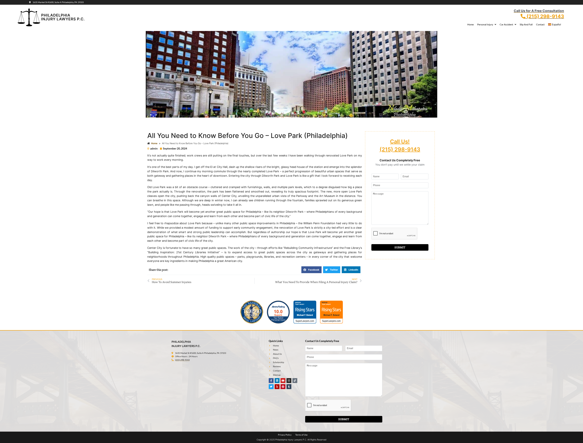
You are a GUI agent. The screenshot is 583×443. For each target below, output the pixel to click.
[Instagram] (288, 380)
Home (470, 24)
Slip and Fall (526, 24)
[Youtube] (283, 380)
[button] (311, 269)
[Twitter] (271, 386)
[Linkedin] (277, 380)
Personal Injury (485, 24)
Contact (540, 24)
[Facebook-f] (271, 380)
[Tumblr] (288, 386)
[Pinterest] (283, 386)
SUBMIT (399, 247)
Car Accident (506, 24)
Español (556, 24)
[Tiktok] (294, 380)
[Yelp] (277, 386)
